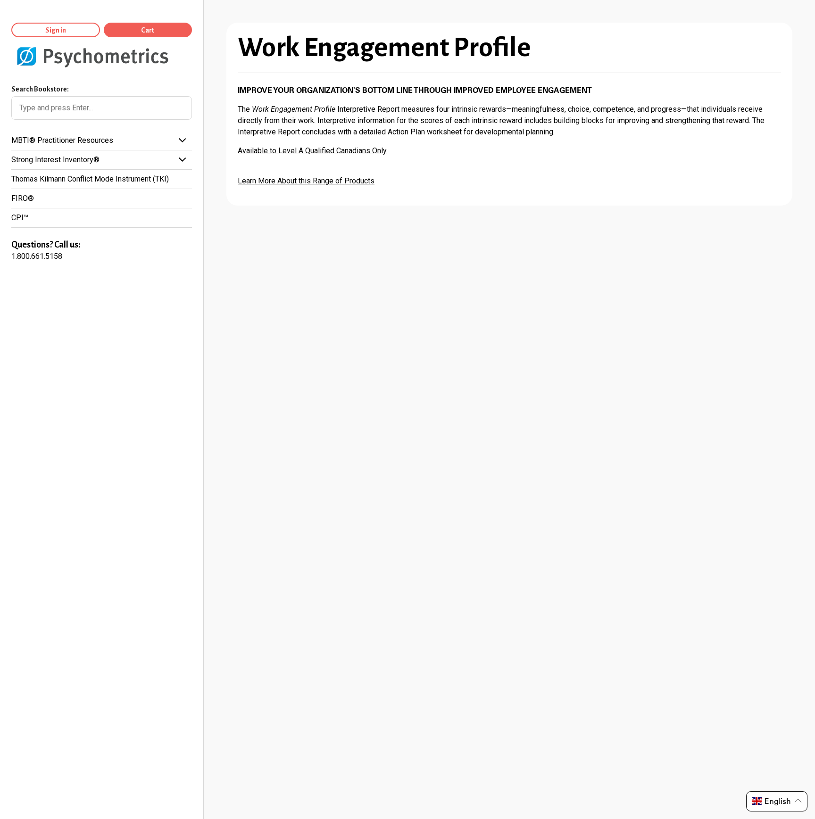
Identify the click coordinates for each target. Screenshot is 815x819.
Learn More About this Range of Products (306, 180)
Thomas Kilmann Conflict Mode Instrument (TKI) (90, 178)
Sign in (55, 30)
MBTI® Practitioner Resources (62, 140)
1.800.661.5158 (36, 256)
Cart (147, 30)
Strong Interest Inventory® (55, 159)
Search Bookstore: (40, 89)
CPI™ (19, 217)
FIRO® (22, 198)
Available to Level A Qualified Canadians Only (312, 150)
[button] (776, 801)
